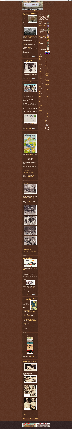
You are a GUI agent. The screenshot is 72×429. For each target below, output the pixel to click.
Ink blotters (40, 71)
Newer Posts (23, 418)
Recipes (29, 10)
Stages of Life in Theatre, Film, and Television (30, 36)
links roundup (33, 268)
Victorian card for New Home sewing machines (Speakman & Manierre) (29, 132)
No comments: (30, 56)
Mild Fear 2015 (40, 74)
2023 (45, 58)
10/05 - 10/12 (47, 89)
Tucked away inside (40, 98)
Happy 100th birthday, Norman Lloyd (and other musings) (29, 14)
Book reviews (40, 56)
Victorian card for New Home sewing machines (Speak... (47, 78)
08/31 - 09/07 (47, 93)
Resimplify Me (40, 93)
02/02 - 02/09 (47, 116)
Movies (39, 84)
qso (32, 123)
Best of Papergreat (46, 10)
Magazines (40, 73)
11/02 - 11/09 (47, 72)
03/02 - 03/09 (47, 113)
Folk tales (39, 63)
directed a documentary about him (28, 37)
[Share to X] (33, 56)
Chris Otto (26, 56)
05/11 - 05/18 (47, 105)
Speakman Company (35, 164)
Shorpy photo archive (40, 112)
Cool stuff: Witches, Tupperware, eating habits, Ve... (47, 83)
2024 (45, 57)
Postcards (26, 10)
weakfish (32, 273)
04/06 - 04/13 (47, 109)
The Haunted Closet (40, 105)
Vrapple (33, 197)
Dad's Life (39, 61)
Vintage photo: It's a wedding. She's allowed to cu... (47, 75)
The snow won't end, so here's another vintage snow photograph (30, 251)
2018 (45, 62)
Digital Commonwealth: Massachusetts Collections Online (29, 172)
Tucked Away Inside (41, 10)
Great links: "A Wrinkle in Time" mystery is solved (43, 22)
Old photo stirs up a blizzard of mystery (27, 249)
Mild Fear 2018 (40, 76)
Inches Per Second (40, 110)
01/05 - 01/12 (47, 119)
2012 (45, 121)
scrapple (26, 197)
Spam (23, 197)
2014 (45, 65)
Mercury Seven (29, 47)
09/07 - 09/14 (47, 92)
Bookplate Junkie (40, 113)
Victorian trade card (30, 154)
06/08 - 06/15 (47, 102)
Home (23, 10)
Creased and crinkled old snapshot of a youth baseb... (47, 85)
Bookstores (40, 58)
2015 (45, 64)
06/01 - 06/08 (47, 103)
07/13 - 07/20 (47, 98)
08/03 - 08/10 (47, 96)
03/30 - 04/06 (47, 110)
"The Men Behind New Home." (30, 176)
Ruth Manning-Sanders (35, 10)
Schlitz (24, 75)
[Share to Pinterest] (34, 56)
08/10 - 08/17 (47, 95)
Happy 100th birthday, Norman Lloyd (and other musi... (47, 73)
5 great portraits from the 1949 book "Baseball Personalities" (29, 414)
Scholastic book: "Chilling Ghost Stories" (42, 25)
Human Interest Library (41, 69)
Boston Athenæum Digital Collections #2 (27, 170)
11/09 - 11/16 (47, 71)
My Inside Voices (40, 107)
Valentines (39, 99)
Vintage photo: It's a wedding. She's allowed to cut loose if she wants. (29, 61)
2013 (45, 120)
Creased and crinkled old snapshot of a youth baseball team (29, 362)
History (39, 68)
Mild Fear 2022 (40, 79)
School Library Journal (32, 356)
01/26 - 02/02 (47, 117)
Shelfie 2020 (40, 96)
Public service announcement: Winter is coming (28, 182)
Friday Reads (40, 64)
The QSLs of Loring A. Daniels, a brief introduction (28, 82)
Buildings (39, 59)
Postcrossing (40, 89)
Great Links (40, 66)
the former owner (24, 94)
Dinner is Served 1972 (40, 108)
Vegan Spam (31, 197)
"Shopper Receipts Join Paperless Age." (47, 129)
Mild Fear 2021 (40, 78)
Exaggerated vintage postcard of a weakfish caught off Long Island (28, 258)
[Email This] (32, 56)
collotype (34, 287)
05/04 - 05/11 (47, 106)
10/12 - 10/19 (47, 88)
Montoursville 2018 (40, 83)
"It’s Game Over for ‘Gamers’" (30, 321)
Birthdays (39, 54)
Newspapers (40, 86)
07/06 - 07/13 (47, 99)
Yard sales (40, 101)
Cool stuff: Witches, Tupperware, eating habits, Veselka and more (30, 299)
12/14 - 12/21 (47, 67)
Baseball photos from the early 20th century (28, 413)
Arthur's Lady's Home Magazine (29, 201)
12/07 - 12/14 (47, 68)
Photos (31, 10)
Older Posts (36, 418)
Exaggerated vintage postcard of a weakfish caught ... (47, 81)
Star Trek (33, 354)
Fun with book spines (26, 334)
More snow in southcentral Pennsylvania (27, 247)
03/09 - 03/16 (47, 112)
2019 (45, 61)
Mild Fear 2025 (40, 81)
